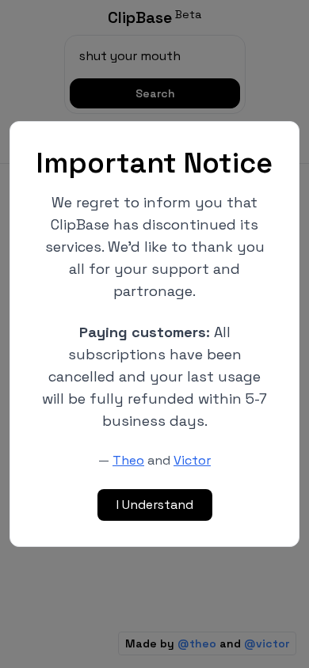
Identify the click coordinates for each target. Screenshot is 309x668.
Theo (128, 460)
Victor (192, 460)
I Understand (154, 504)
